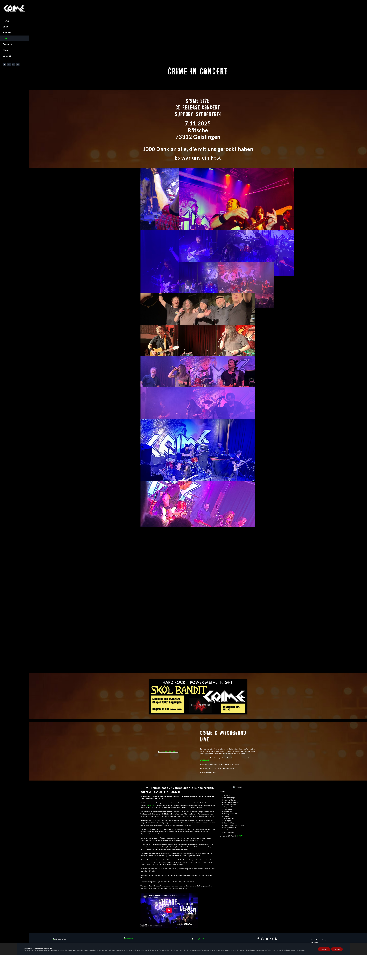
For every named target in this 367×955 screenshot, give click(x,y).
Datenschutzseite (301, 950)
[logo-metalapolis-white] (129, 938)
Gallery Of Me (151, 805)
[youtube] (267, 938)
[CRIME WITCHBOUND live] (168, 752)
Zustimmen (324, 949)
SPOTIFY (240, 836)
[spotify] (276, 938)
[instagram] (262, 938)
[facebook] (258, 938)
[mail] (271, 938)
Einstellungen (250, 950)
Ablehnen (337, 949)
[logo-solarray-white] (198, 939)
